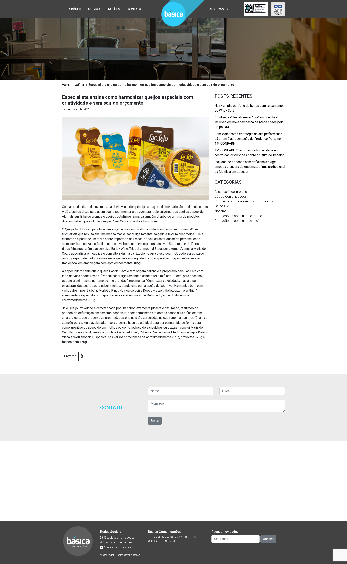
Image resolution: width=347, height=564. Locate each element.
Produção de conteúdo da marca (238, 216)
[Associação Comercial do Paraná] (278, 9)
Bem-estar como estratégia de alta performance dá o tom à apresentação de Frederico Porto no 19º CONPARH (248, 138)
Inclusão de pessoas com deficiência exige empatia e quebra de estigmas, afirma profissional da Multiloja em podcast (250, 167)
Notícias (114, 9)
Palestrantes (218, 9)
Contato (134, 9)
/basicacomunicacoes (117, 542)
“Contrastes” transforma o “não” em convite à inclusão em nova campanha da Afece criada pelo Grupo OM (249, 122)
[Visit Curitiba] (256, 9)
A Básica (75, 9)
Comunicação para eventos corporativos (244, 201)
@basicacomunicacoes (119, 537)
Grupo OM (222, 206)
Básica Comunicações (231, 196)
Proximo (70, 356)
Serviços (95, 9)
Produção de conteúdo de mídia (237, 221)
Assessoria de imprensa (232, 192)
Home (66, 85)
